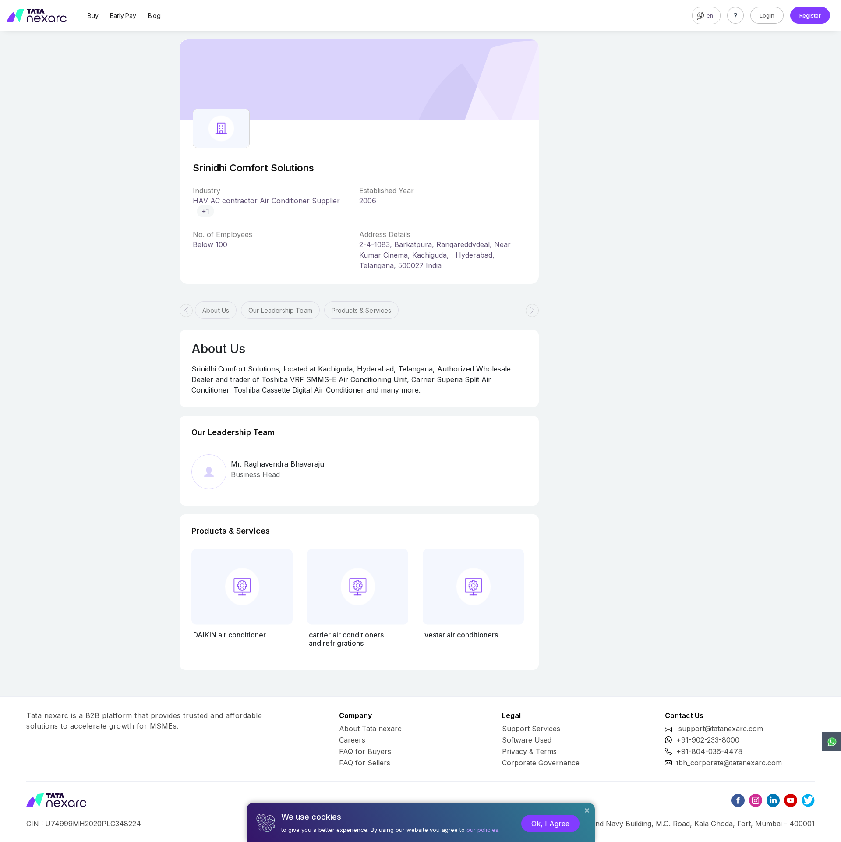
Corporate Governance (541, 762)
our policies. (483, 829)
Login (767, 15)
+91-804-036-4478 (709, 751)
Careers (352, 740)
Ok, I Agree (550, 823)
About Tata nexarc (370, 728)
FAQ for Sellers (364, 762)
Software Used (526, 740)
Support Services (531, 728)
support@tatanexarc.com (720, 728)
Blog (154, 15)
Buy (93, 15)
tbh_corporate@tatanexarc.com (729, 762)
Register (810, 15)
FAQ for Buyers (365, 751)
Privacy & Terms (529, 751)
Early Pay (123, 15)
